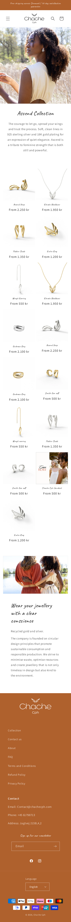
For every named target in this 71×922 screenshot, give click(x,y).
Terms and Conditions (22, 766)
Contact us (15, 739)
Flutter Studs (19, 251)
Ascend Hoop (19, 204)
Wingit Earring (19, 298)
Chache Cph (40, 914)
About (12, 748)
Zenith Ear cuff (52, 393)
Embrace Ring (19, 346)
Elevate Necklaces (52, 204)
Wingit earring (19, 441)
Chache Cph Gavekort (52, 488)
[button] (8, 18)
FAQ (10, 757)
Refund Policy (16, 774)
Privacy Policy (16, 783)
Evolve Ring (52, 251)
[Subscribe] (55, 846)
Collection (14, 730)
